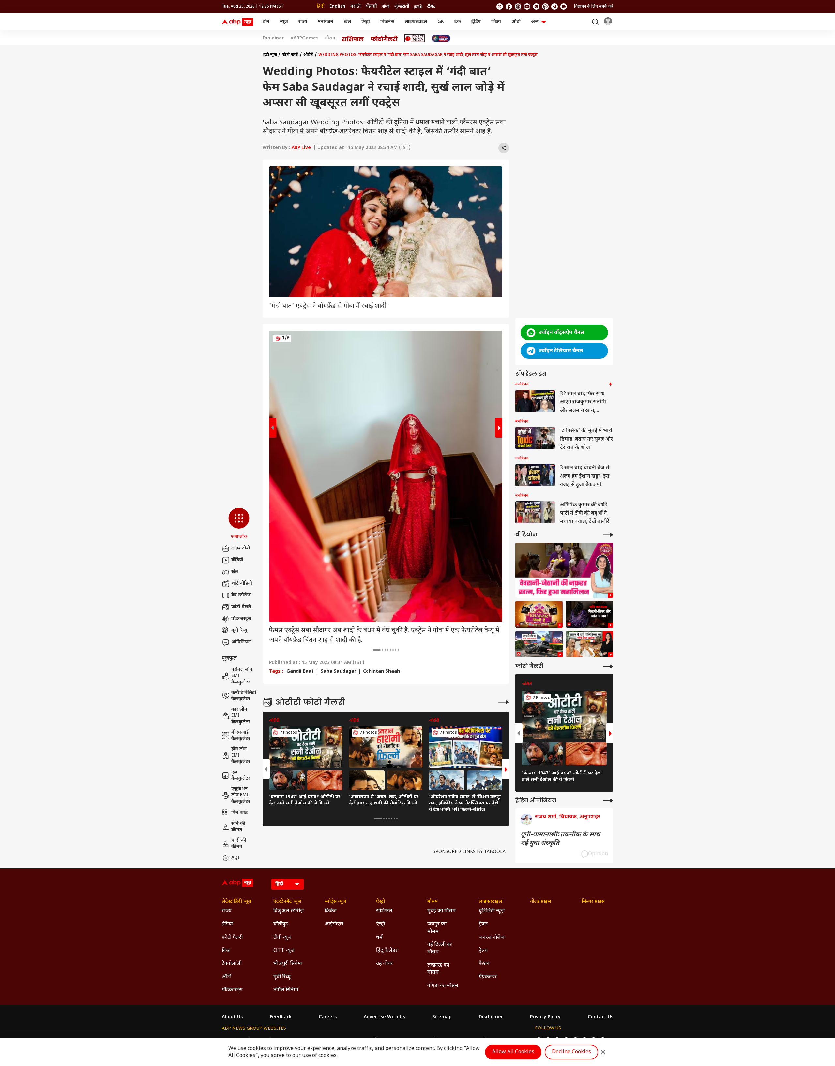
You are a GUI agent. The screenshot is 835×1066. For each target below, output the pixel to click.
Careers (328, 1017)
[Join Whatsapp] (564, 6)
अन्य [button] (535, 22)
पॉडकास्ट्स (241, 619)
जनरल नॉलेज (492, 937)
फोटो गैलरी (241, 607)
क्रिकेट (331, 911)
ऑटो (516, 22)
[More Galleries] (503, 702)
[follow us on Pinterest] (545, 6)
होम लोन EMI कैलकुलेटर (240, 755)
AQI (235, 858)
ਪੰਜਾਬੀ (371, 6)
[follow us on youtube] (527, 6)
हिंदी (321, 6)
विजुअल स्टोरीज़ (288, 911)
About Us (232, 1017)
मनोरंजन (325, 22)
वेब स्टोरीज (241, 595)
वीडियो (237, 560)
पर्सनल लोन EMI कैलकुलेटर (241, 676)
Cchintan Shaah (381, 671)
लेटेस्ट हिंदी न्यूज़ (236, 901)
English (337, 6)
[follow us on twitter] (500, 6)
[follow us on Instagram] (536, 6)
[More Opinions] (608, 800)
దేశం (431, 6)
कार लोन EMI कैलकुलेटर (240, 715)
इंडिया (227, 924)
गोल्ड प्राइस (540, 901)
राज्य (302, 22)
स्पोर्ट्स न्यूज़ (335, 901)
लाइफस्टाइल (416, 22)
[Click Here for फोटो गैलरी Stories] (384, 38)
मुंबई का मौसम (441, 911)
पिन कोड (239, 813)
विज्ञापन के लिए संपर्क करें (593, 6)
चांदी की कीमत (238, 843)
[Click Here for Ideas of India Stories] (414, 38)
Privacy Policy (545, 1017)
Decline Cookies (571, 1052)
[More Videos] (608, 535)
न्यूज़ (284, 22)
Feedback (281, 1017)
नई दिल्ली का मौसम (439, 948)
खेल (347, 22)
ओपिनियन (241, 642)
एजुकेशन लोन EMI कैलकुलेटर (240, 795)
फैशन (484, 963)
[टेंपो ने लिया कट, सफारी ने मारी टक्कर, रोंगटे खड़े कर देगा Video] (539, 644)
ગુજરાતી (401, 6)
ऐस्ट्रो (365, 22)
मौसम (330, 38)
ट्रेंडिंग (476, 22)
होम (266, 22)
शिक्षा (496, 22)
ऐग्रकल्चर (488, 977)
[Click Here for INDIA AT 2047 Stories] (441, 38)
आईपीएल (334, 924)
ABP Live (301, 148)
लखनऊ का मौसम (438, 969)
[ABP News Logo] (239, 22)
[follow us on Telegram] (554, 6)
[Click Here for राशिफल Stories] (353, 38)
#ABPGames (304, 38)
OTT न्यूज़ (284, 950)
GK (440, 22)
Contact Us (600, 1017)
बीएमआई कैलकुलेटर (240, 735)
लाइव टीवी (240, 548)
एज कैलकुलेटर (240, 775)
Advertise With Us (384, 1017)
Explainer (273, 38)
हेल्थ (483, 950)
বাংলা (385, 6)
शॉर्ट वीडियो (241, 583)
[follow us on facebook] (509, 6)
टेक (457, 22)
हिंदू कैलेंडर (387, 950)
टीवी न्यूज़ (282, 937)
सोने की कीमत (238, 827)
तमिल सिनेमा (285, 990)
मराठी (355, 6)
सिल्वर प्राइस (593, 901)
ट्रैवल (483, 924)
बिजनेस (387, 22)
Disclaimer (491, 1017)
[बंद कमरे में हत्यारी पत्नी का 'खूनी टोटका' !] (589, 614)
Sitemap (442, 1017)
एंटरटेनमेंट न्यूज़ (287, 901)
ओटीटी (308, 55)
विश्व (226, 950)
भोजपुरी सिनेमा (287, 963)
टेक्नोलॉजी (232, 963)
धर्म (379, 937)
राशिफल (384, 911)
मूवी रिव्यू (239, 630)
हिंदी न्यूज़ (270, 55)
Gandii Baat (300, 671)
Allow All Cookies (513, 1052)
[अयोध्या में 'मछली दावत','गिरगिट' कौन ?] (589, 644)
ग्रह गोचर (384, 963)
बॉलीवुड (280, 924)
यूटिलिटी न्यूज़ (492, 911)
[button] (239, 524)
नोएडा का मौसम (442, 986)
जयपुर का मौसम (437, 928)
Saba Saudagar (338, 671)
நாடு (418, 6)
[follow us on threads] (518, 6)
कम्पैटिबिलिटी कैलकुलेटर (243, 696)
